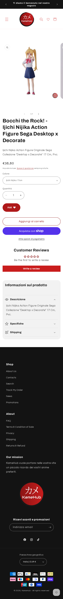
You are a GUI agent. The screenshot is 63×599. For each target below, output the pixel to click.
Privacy (10, 433)
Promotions (12, 402)
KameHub (26, 591)
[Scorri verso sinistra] (24, 114)
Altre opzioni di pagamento (31, 239)
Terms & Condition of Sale (20, 427)
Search (10, 383)
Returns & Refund (15, 445)
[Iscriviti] (50, 527)
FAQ (8, 421)
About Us (11, 371)
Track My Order (14, 390)
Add (9, 207)
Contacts (11, 377)
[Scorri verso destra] (38, 114)
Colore (6, 174)
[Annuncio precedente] (6, 4)
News (9, 396)
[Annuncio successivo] (57, 4)
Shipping (11, 439)
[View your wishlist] (48, 19)
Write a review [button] (31, 268)
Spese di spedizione (25, 168)
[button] (6, 19)
